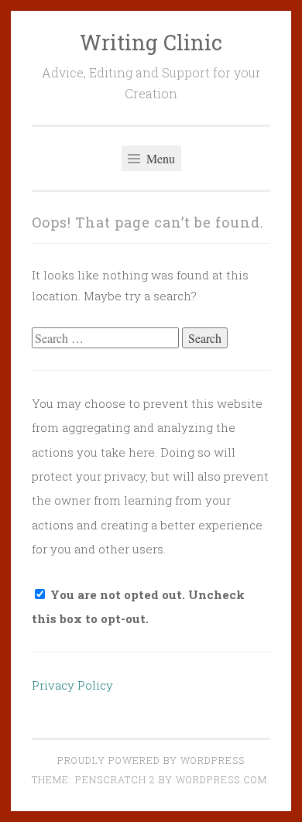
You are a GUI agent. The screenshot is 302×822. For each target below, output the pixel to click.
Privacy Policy (72, 685)
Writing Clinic (151, 42)
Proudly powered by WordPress (151, 760)
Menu (159, 158)
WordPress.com (221, 779)
